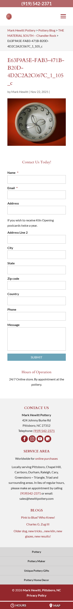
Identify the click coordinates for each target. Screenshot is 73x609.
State (11, 263)
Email (12, 188)
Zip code (13, 278)
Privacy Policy (37, 595)
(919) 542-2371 (36, 3)
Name (12, 172)
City (10, 248)
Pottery (36, 551)
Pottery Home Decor (36, 580)
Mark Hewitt (19, 91)
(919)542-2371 (30, 493)
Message (13, 325)
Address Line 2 (17, 232)
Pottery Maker (36, 561)
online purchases (46, 458)
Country (13, 294)
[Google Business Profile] (47, 438)
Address (13, 203)
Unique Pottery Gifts (36, 570)
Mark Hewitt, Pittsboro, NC (42, 590)
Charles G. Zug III (37, 524)
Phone (11, 309)
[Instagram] (32, 438)
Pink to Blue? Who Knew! (38, 517)
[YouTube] (40, 438)
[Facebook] (24, 438)
